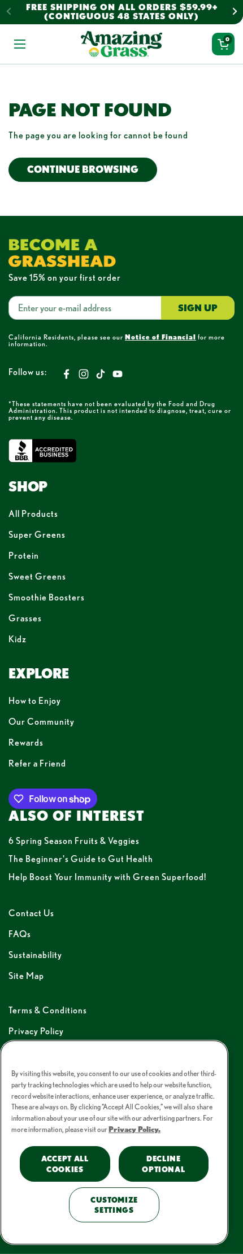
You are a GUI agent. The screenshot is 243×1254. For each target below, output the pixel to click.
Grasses (25, 618)
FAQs (19, 934)
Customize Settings (114, 1204)
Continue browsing (82, 169)
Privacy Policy (36, 1031)
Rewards (26, 742)
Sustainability (35, 955)
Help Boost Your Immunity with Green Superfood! (107, 877)
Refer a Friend (37, 763)
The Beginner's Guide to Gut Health (80, 859)
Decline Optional (163, 1163)
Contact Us (31, 913)
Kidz (17, 639)
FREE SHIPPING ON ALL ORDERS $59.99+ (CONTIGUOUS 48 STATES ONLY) (122, 12)
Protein (23, 555)
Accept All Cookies (65, 1163)
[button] (223, 44)
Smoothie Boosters (46, 597)
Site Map (26, 975)
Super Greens (37, 534)
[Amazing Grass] (121, 44)
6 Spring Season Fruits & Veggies (74, 840)
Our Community (41, 721)
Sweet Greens (37, 576)
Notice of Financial (160, 337)
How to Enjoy (34, 700)
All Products (33, 513)
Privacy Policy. (134, 1129)
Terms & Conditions (47, 1010)
